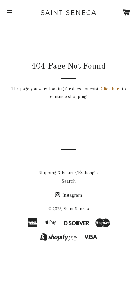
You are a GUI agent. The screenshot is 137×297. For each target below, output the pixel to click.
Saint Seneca (68, 13)
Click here (111, 88)
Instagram (71, 195)
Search (69, 181)
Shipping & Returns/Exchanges (68, 172)
